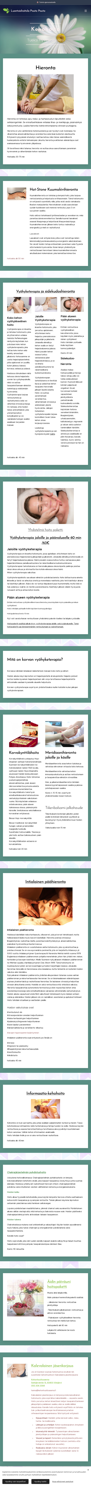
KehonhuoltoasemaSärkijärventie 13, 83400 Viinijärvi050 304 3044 (46, 1382)
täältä (52, 434)
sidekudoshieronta (60, 291)
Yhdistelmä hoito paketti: (45, 530)
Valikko (85, 10)
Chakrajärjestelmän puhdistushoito (26, 1172)
